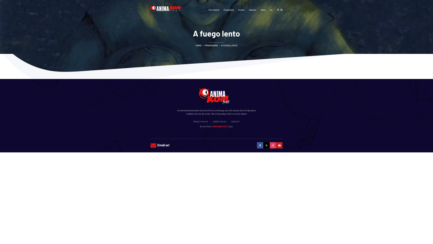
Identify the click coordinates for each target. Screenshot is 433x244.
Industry (252, 10)
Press (263, 10)
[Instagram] (273, 145)
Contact (235, 121)
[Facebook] (260, 145)
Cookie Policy (220, 121)
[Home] (166, 8)
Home (199, 45)
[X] (266, 145)
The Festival (213, 10)
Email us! (163, 145)
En (271, 10)
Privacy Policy (200, 121)
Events (241, 10)
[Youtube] (279, 145)
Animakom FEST (220, 126)
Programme (229, 10)
